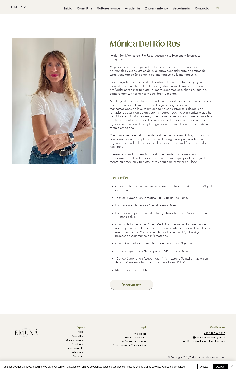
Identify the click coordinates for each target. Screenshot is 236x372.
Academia (77, 344)
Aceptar (220, 366)
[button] (218, 7)
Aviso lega (139, 333)
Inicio (80, 331)
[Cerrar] (232, 366)
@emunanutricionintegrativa (209, 337)
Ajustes (204, 366)
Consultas (77, 335)
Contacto (78, 356)
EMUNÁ (19, 7)
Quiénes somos (74, 339)
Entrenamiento (75, 348)
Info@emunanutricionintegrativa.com (204, 341)
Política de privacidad (173, 366)
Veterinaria (77, 352)
